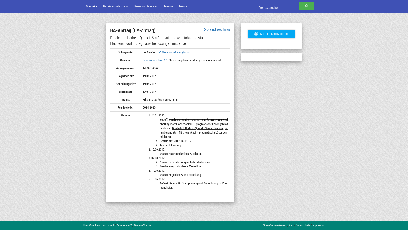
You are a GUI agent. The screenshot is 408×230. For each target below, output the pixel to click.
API (291, 225)
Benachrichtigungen (145, 6)
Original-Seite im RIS (218, 29)
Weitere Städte (142, 225)
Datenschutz (303, 225)
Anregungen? (124, 225)
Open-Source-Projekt (275, 225)
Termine (168, 6)
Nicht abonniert (271, 33)
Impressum (318, 225)
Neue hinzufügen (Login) (175, 52)
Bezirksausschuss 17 (155, 60)
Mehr (182, 6)
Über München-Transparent (98, 225)
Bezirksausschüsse (114, 6)
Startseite (91, 6)
